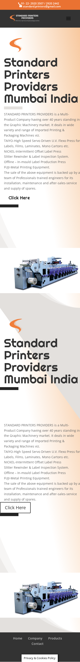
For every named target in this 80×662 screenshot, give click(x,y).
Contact (38, 644)
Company (35, 638)
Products (55, 638)
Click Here (19, 198)
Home (17, 638)
